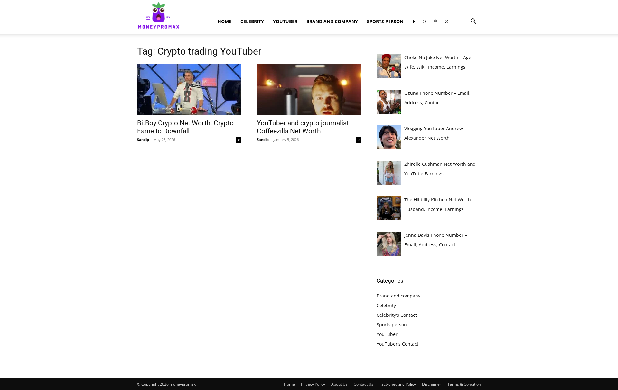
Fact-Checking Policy (397, 384)
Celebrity (252, 21)
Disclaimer (431, 384)
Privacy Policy (313, 384)
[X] (446, 21)
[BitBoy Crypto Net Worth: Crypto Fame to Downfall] (189, 89)
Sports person (385, 21)
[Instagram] (424, 21)
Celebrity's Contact (397, 315)
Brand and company (332, 21)
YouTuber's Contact (397, 344)
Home (224, 21)
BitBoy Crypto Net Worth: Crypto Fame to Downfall (185, 127)
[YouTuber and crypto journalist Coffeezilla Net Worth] (309, 89)
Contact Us (363, 384)
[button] (473, 22)
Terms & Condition (464, 384)
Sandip (143, 139)
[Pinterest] (435, 21)
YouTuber (285, 21)
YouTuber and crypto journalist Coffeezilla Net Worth (303, 127)
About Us (339, 384)
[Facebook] (413, 21)
